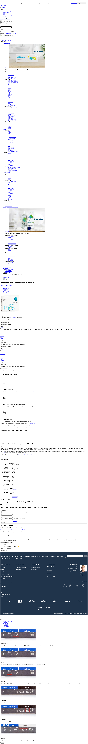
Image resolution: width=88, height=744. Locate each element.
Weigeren (84, 3)
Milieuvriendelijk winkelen (5, 580)
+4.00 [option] (44, 330)
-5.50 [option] (19, 329)
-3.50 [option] (37, 329)
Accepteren (80, 3)
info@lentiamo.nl (7, 275)
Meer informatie (74, 3)
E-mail (1, 24)
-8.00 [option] (6, 329)
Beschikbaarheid (3, 342)
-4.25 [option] (30, 329)
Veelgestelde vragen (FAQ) (21, 567)
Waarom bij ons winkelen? (5, 594)
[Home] (3, 287)
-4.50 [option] (28, 329)
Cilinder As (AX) (6, 625)
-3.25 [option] (39, 329)
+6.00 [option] (58, 330)
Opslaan (3, 522)
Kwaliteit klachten (19, 571)
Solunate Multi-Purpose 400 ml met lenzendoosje (27, 454)
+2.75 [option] (31, 330)
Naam (2, 513)
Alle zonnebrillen (8, 206)
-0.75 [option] (61, 329)
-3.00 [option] (41, 329)
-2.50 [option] (46, 329)
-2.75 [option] (44, 329)
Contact (1, 596)
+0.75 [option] (12, 330)
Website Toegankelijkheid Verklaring (7, 576)
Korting (32, 571)
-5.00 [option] (24, 329)
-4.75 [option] (26, 329)
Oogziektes (49, 574)
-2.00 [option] (50, 329)
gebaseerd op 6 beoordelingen (6, 285)
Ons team (2, 590)
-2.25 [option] (48, 329)
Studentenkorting (34, 572)
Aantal (1, 326)
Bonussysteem (34, 569)
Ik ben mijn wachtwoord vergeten (10, 33)
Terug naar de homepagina (4, 613)
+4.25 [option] (46, 330)
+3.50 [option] (39, 330)
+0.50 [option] (9, 330)
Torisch (4, 290)
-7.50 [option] (8, 329)
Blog (1, 592)
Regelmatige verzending (35, 567)
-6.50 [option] (13, 329)
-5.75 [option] (17, 329)
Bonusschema (8, 272)
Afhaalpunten (8, 270)
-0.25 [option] (66, 329)
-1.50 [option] (55, 329)
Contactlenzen (6, 288)
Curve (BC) (5, 622)
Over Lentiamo (3, 588)
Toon (13, 31)
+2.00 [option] (24, 330)
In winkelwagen (3, 368)
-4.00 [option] (32, 329)
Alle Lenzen (7, 109)
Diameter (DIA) (6, 623)
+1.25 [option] (17, 330)
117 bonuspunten (13, 317)
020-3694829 (6, 277)
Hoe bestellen (2, 567)
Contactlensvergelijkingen (51, 576)
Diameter (2, 338)
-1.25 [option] (57, 329)
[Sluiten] (1, 619)
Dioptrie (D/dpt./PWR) (7, 621)
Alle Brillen (7, 172)
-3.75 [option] (35, 329)
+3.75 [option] (41, 330)
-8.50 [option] (4, 329)
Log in (2, 33)
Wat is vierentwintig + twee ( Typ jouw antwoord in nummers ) (13, 518)
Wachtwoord (2, 29)
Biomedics (5, 292)
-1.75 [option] (52, 329)
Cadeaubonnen (3, 572)
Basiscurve (2, 331)
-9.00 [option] (1, 329)
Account (17, 572)
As (1, 337)
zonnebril (3, 452)
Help (12, 322)
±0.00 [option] (68, 329)
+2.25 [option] (27, 330)
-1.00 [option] (59, 329)
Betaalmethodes (8, 271)
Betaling (2, 571)
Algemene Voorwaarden (4, 574)
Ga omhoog (12, 613)
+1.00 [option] (14, 330)
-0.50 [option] (63, 329)
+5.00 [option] (54, 330)
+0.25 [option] (7, 330)
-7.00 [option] (10, 329)
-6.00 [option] (15, 329)
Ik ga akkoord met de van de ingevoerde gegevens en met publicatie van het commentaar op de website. (26, 521)
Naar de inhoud (3, 5)
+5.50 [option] (56, 330)
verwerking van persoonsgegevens (81, 557)
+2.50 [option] (29, 330)
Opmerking (3, 510)
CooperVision (6, 291)
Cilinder (2, 336)
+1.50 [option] (19, 330)
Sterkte (1, 327)
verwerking (15, 521)
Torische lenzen (15, 496)
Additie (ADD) (6, 626)
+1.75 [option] (22, 330)
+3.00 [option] (34, 330)
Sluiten (2, 742)
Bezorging (2, 569)
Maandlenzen (6, 289)
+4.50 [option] (49, 330)
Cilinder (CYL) (6, 624)
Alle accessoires (8, 264)
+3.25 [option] (36, 330)
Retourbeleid (18, 569)
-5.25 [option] (21, 329)
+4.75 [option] (51, 330)
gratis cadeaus (34, 391)
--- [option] (69, 329)
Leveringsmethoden (9, 269)
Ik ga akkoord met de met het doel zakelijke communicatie (77, 558)
